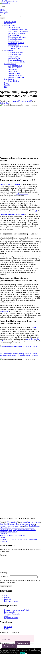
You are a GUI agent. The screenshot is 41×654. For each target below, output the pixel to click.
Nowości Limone (10, 22)
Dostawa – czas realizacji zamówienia (16, 610)
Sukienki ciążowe (10, 64)
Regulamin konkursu (11, 618)
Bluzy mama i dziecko (15, 60)
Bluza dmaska (13, 56)
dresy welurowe (15, 524)
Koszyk (6, 83)
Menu (2, 18)
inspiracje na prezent (28, 524)
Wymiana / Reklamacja (12, 614)
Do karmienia (12, 71)
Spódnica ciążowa (14, 27)
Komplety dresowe (14, 54)
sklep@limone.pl (6, 1)
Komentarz (4, 555)
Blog (5, 87)
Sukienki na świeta (14, 68)
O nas (6, 595)
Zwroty (6, 616)
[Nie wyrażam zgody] (26, 653)
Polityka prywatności (11, 601)
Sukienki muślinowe (15, 75)
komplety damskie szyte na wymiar (11, 526)
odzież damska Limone (31, 526)
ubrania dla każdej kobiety (8, 532)
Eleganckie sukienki (15, 66)
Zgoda (22, 653)
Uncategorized (12, 522)
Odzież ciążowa (9, 25)
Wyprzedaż (8, 24)
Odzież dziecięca (9, 79)
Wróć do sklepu (22, 643)
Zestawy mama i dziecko (16, 62)
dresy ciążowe (26, 522)
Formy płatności (9, 612)
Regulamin (7, 599)
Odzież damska (9, 50)
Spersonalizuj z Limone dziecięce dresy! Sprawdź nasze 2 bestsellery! (19, 539)
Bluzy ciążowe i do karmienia (18, 31)
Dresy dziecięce (13, 81)
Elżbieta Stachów (6, 103)
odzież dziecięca (5, 528)
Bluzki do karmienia (15, 39)
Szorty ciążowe (13, 45)
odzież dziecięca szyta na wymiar (23, 528)
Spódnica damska (14, 58)
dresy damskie (4, 524)
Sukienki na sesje (14, 73)
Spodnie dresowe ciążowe (17, 33)
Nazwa (3, 572)
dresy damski (36, 522)
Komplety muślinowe (15, 52)
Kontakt (15, 1)
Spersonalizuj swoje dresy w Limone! (12, 534)
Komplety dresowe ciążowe (17, 29)
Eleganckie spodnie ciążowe (17, 37)
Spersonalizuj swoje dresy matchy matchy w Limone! (18, 530)
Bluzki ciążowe (13, 41)
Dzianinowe (12, 69)
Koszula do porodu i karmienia (18, 46)
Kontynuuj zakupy (9, 646)
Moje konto (8, 627)
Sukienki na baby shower (16, 77)
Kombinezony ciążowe (16, 43)
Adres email (4, 576)
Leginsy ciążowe (14, 35)
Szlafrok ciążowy (14, 48)
